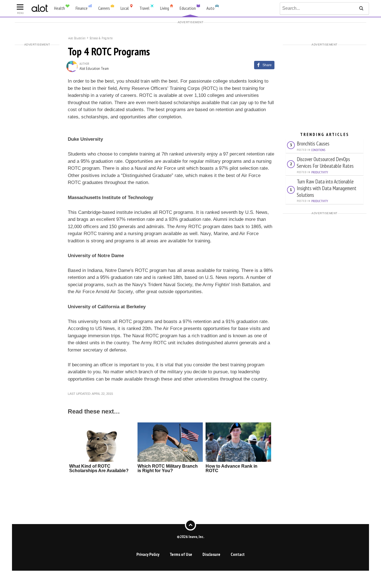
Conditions (318, 150)
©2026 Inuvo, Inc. (190, 536)
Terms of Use (181, 554)
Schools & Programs (101, 37)
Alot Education (77, 37)
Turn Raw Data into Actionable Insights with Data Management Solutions (326, 188)
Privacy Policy (147, 554)
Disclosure (211, 554)
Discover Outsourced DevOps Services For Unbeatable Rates (325, 162)
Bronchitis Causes (313, 143)
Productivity (319, 172)
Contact (238, 554)
